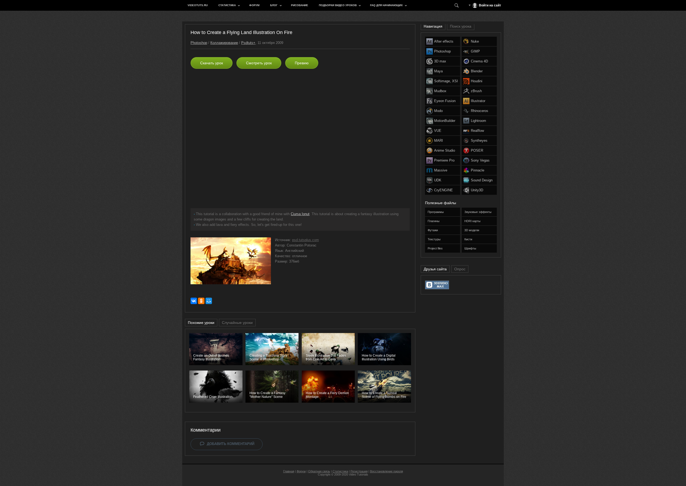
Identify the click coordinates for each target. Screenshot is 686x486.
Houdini (476, 81)
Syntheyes (479, 141)
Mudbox (440, 91)
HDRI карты (472, 221)
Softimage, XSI (446, 81)
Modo (438, 111)
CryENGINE (443, 190)
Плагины (433, 221)
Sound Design (482, 180)
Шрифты (470, 248)
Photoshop (199, 43)
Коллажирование (224, 43)
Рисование (299, 5)
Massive (440, 170)
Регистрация (359, 471)
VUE (437, 131)
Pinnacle (477, 170)
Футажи (433, 230)
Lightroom (478, 121)
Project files (435, 248)
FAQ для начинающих (386, 5)
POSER (477, 150)
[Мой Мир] (209, 301)
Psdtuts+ (248, 43)
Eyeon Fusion (445, 101)
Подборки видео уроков (338, 5)
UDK (437, 180)
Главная (288, 471)
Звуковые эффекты (477, 212)
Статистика (227, 5)
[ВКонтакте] (194, 301)
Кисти (468, 239)
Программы (436, 212)
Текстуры (434, 239)
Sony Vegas (480, 160)
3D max (440, 61)
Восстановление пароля (386, 471)
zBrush (476, 91)
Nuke (475, 41)
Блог (274, 5)
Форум (254, 5)
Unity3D (477, 190)
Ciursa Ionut (300, 214)
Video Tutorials (358, 474)
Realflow (477, 131)
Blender (477, 71)
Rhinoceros (479, 111)
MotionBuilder (444, 121)
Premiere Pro (444, 160)
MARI (438, 141)
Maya (438, 71)
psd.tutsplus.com (305, 240)
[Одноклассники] (201, 301)
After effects (443, 41)
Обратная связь (319, 471)
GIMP (475, 51)
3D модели (471, 230)
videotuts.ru (198, 5)
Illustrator (478, 101)
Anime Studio (444, 150)
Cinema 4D (479, 61)
